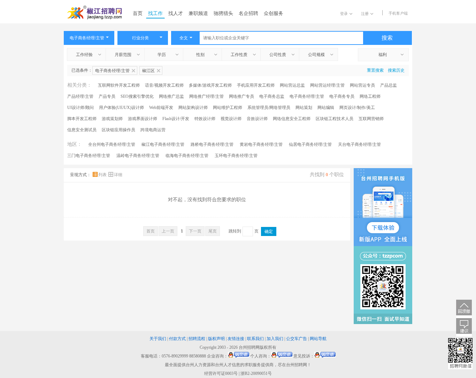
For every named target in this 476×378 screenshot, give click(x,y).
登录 (344, 13)
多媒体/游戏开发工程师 (210, 85)
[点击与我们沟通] (238, 356)
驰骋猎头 (223, 13)
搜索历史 (396, 70)
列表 (103, 174)
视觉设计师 (231, 118)
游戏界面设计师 (142, 118)
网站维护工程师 (227, 107)
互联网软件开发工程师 (119, 85)
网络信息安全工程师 (291, 118)
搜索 (387, 38)
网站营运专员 (362, 85)
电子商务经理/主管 (307, 96)
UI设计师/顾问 (80, 107)
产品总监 (388, 85)
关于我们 (157, 338)
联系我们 (255, 338)
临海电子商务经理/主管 (187, 155)
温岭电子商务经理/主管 (137, 155)
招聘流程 (197, 338)
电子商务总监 (271, 96)
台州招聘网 (249, 347)
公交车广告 (296, 338)
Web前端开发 (161, 107)
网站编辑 (325, 107)
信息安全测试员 (82, 129)
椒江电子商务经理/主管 (162, 144)
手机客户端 (398, 13)
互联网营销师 (371, 118)
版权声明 (216, 338)
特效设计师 (204, 118)
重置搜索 (375, 70)
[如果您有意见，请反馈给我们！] (464, 327)
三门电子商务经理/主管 (88, 155)
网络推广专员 (241, 96)
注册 (365, 13)
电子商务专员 (341, 96)
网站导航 (318, 338)
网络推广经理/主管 (206, 96)
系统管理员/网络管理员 (268, 107)
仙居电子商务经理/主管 (310, 144)
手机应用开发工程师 (256, 85)
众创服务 (273, 13)
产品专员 (107, 96)
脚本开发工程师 (82, 118)
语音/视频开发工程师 (164, 85)
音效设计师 (257, 118)
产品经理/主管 (80, 96)
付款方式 (177, 338)
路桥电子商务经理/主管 (212, 144)
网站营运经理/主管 (327, 85)
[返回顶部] (464, 309)
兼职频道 (198, 13)
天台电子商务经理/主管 (359, 144)
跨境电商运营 (153, 129)
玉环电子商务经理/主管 (236, 155)
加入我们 (275, 338)
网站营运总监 (292, 85)
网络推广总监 (171, 96)
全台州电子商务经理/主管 (111, 144)
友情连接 (236, 338)
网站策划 (303, 107)
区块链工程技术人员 (334, 118)
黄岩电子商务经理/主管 (261, 144)
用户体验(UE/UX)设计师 (121, 107)
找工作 (155, 13)
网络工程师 (370, 96)
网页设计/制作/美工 (357, 107)
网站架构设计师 (193, 107)
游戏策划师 (112, 118)
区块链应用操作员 (118, 129)
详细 (118, 174)
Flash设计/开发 (175, 118)
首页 (138, 13)
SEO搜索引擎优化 (137, 96)
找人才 (175, 13)
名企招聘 (248, 13)
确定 (268, 231)
